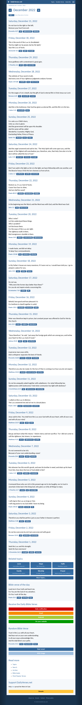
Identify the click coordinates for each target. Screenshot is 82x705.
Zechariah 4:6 (13, 51)
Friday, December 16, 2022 (21, 297)
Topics (52, 2)
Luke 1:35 (12, 157)
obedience (26, 254)
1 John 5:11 (12, 110)
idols (20, 341)
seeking (31, 552)
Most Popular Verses (19, 676)
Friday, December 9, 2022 (21, 412)
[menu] (73, 3)
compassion (34, 473)
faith (21, 65)
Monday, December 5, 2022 (22, 480)
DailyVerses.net (12, 5)
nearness (38, 552)
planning (33, 456)
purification (20, 174)
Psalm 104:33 (13, 507)
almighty (36, 193)
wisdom (20, 237)
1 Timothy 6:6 (13, 65)
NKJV (10, 15)
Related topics (16, 559)
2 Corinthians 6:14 (15, 389)
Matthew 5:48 (13, 521)
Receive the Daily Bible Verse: (23, 604)
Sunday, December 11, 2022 (22, 379)
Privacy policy (50, 698)
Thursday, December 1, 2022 (22, 542)
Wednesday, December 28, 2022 (24, 72)
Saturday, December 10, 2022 (23, 396)
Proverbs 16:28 (14, 358)
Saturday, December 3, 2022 (22, 514)
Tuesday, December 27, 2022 (22, 88)
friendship (21, 307)
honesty (22, 358)
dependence (28, 193)
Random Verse (60, 2)
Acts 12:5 (12, 324)
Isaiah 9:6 (12, 137)
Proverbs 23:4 (13, 456)
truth (19, 597)
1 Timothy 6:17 (14, 490)
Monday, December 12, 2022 (23, 365)
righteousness (27, 31)
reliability (22, 82)
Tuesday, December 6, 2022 (22, 463)
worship (27, 507)
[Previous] (10, 10)
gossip (28, 358)
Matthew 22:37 (14, 423)
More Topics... (41, 578)
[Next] (38, 10)
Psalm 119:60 (13, 254)
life (29, 290)
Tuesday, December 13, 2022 (22, 348)
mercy (21, 439)
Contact (42, 698)
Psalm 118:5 (13, 406)
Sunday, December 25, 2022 (22, 117)
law (28, 82)
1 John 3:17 (12, 473)
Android (41, 617)
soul (27, 423)
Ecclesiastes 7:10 (14, 290)
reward (33, 96)
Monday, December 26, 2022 (23, 103)
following (36, 31)
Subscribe (68, 2)
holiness (28, 521)
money (21, 456)
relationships (39, 389)
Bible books (16, 673)
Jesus (27, 110)
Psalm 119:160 (13, 82)
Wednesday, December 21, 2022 (24, 200)
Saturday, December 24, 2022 (23, 144)
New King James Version (21, 15)
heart (25, 341)
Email (41, 613)
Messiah (19, 137)
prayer (18, 324)
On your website (41, 621)
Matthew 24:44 (14, 372)
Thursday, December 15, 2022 (23, 314)
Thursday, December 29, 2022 (23, 57)
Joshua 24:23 (13, 341)
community (35, 174)
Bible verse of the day (19, 585)
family (36, 307)
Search (15, 667)
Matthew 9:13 (13, 439)
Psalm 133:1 (13, 307)
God (20, 51)
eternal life (26, 96)
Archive (20, 5)
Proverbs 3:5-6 (13, 644)
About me (31, 698)
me (13, 687)
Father (30, 137)
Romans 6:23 (13, 96)
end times (40, 372)
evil (21, 31)
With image (41, 653)
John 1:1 (11, 207)
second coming (31, 372)
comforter (36, 406)
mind (31, 423)
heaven (30, 271)
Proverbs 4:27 (13, 31)
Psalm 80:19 (13, 193)
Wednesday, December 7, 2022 (24, 446)
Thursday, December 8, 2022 (22, 429)
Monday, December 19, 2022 (23, 244)
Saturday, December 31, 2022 (23, 21)
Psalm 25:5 (12, 597)
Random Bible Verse (18, 628)
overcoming (34, 535)
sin (19, 96)
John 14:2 (12, 271)
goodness (26, 535)
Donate (41, 691)
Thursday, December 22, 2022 (23, 180)
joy (25, 65)
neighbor (24, 324)
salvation (20, 193)
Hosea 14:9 (12, 237)
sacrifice (28, 174)
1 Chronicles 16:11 (15, 552)
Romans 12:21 (13, 535)
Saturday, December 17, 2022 (23, 278)
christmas (27, 157)
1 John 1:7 (12, 174)
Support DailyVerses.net (20, 682)
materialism (31, 65)
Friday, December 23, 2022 (21, 164)
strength (31, 51)
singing (21, 507)
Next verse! (41, 649)
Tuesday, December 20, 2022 (22, 214)
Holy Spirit (19, 157)
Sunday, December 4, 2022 (21, 497)
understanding (28, 237)
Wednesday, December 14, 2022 (24, 331)
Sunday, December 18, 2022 (22, 261)
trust (21, 644)
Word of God (34, 82)
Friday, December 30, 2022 (21, 38)
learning (25, 597)
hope (30, 597)
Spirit (25, 51)
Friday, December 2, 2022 (21, 528)
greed (27, 456)
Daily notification (41, 609)
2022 (24, 5)
